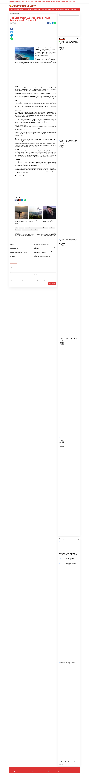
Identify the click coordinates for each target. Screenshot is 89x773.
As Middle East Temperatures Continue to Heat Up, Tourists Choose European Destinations (21, 252)
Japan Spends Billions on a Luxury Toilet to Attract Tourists (71, 240)
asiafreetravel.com (44, 227)
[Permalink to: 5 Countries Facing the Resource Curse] (35, 212)
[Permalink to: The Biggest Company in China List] (62, 611)
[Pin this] (20, 200)
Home (24, 771)
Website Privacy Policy (54, 771)
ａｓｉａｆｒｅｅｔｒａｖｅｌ (31, 227)
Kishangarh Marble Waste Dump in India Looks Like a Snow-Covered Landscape (71, 438)
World (11, 23)
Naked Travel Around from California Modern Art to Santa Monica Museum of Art (46, 234)
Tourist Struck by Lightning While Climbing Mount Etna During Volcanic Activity (71, 141)
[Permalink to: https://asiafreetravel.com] (78, 38)
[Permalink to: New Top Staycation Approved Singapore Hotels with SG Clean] (62, 559)
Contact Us (40, 771)
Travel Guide (29, 771)
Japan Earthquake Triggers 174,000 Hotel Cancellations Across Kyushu (72, 42)
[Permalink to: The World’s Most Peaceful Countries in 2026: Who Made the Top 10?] (21, 212)
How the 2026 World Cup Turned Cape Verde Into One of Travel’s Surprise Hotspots (44, 243)
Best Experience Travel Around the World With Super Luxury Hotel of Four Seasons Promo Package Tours (24, 235)
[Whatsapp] (55, 23)
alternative (21, 227)
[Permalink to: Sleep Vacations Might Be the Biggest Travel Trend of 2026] (49, 212)
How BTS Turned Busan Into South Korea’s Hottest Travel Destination (21, 248)
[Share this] (48, 23)
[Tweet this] (50, 23)
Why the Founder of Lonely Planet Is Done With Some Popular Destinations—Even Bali (44, 256)
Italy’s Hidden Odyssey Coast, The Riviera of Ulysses (20, 243)
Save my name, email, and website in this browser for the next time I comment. (28, 280)
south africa (24, 229)
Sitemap (35, 771)
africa (16, 227)
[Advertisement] (35, 37)
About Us (46, 771)
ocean (19, 229)
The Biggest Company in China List (71, 564)
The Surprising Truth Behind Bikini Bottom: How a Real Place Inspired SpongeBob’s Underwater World (68, 554)
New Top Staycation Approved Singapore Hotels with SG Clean (72, 559)
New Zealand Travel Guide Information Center (67, 762)
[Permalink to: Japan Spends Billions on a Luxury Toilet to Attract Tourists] (62, 288)
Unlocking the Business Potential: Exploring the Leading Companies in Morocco (71, 663)
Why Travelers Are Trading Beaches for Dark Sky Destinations (44, 248)
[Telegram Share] (53, 23)
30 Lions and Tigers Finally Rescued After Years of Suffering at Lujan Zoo (71, 339)
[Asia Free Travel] (22, 5)
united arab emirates (33, 229)
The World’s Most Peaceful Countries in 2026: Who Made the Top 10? (21, 221)
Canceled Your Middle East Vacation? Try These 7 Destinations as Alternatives (44, 252)
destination (52, 227)
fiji (15, 229)
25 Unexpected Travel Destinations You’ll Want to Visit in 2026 (21, 256)
